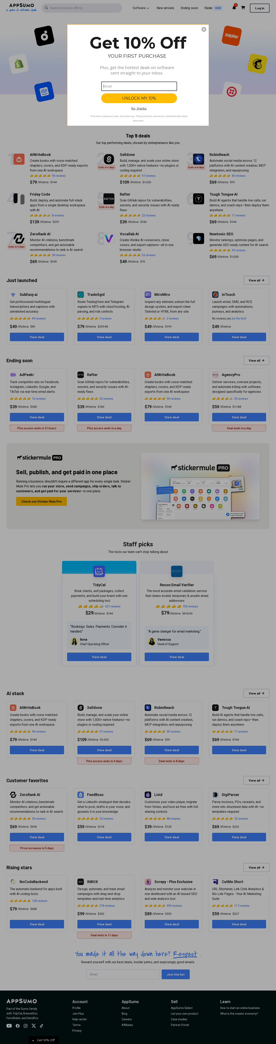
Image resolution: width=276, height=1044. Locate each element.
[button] (203, 29)
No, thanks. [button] (139, 108)
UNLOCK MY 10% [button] (139, 98)
